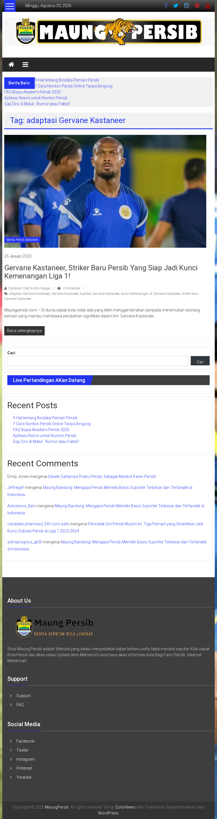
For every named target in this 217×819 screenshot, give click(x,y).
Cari (11, 353)
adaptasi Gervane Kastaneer (29, 294)
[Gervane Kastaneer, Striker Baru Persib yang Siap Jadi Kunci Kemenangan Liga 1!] (105, 191)
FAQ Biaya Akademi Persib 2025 (32, 92)
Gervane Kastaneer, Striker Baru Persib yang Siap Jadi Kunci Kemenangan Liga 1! (101, 272)
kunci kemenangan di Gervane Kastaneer (150, 294)
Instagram (25, 759)
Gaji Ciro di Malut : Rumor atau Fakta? (37, 104)
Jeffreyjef (15, 487)
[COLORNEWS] (54, 626)
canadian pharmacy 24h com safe (38, 524)
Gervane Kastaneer (64, 294)
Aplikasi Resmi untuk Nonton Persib (36, 98)
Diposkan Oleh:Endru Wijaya (29, 288)
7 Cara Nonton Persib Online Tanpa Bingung (73, 86)
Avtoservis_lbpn (21, 506)
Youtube (23, 777)
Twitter (22, 750)
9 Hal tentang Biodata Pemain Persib (67, 80)
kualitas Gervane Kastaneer (99, 294)
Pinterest (24, 768)
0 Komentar (71, 288)
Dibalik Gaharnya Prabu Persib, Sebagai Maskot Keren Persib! (102, 476)
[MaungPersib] (11, 65)
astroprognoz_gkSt (24, 542)
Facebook (25, 741)
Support (23, 695)
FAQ (20, 704)
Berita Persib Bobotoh (22, 240)
